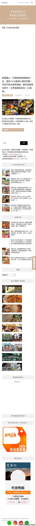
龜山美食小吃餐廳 (7, 95)
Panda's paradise (18, 13)
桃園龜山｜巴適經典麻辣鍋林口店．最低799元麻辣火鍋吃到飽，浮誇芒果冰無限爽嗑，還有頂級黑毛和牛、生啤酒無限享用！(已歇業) (17, 85)
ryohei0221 (18, 95)
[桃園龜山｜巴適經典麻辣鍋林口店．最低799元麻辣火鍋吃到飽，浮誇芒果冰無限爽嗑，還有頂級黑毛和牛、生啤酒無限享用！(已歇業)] (18, 107)
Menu (6, 3)
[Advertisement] (18, 56)
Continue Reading (15, 129)
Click (34, 263)
